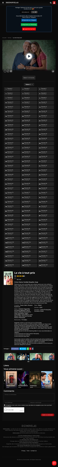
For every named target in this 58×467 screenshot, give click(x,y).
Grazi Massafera (19, 313)
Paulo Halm (23, 305)
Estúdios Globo (39, 311)
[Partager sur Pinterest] (30, 348)
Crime (16, 282)
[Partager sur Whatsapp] (28, 348)
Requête (31, 282)
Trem (28, 450)
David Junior (34, 326)
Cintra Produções (45, 309)
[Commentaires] (11, 71)
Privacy (23, 450)
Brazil (40, 305)
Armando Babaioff (20, 310)
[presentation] (5, 380)
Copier (33, 12)
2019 (40, 307)
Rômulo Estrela (27, 316)
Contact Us (34, 450)
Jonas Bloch (25, 314)
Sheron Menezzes (19, 317)
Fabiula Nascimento (25, 312)
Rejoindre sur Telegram (29, 20)
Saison (28, 84)
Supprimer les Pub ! (29, 29)
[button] (28, 361)
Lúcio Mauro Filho (42, 328)
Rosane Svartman (19, 325)
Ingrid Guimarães (25, 328)
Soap (36, 282)
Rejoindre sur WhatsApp (29, 24)
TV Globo (24, 319)
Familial (25, 282)
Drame (21, 282)
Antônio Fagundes (24, 309)
